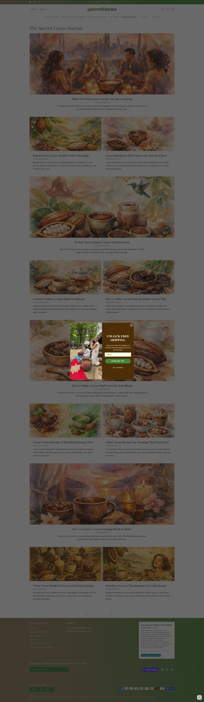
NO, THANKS (118, 367)
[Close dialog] (131, 325)
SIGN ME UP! (118, 361)
